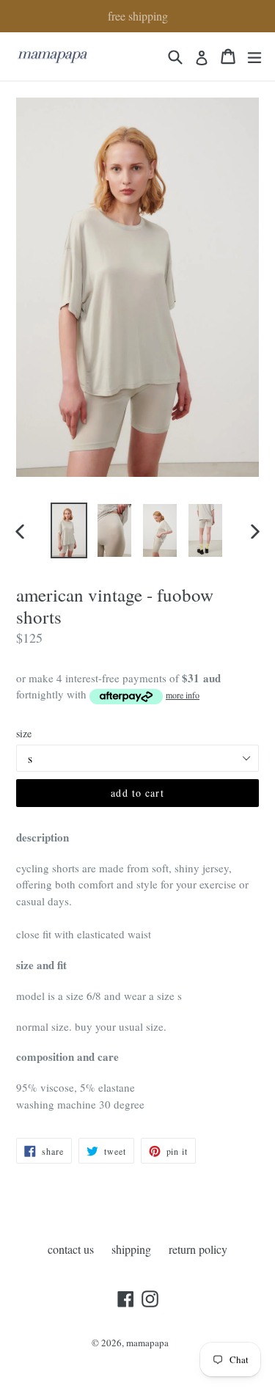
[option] (69, 530)
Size (24, 733)
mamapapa (147, 1342)
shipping (131, 1249)
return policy (198, 1249)
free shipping (138, 15)
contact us (71, 1249)
